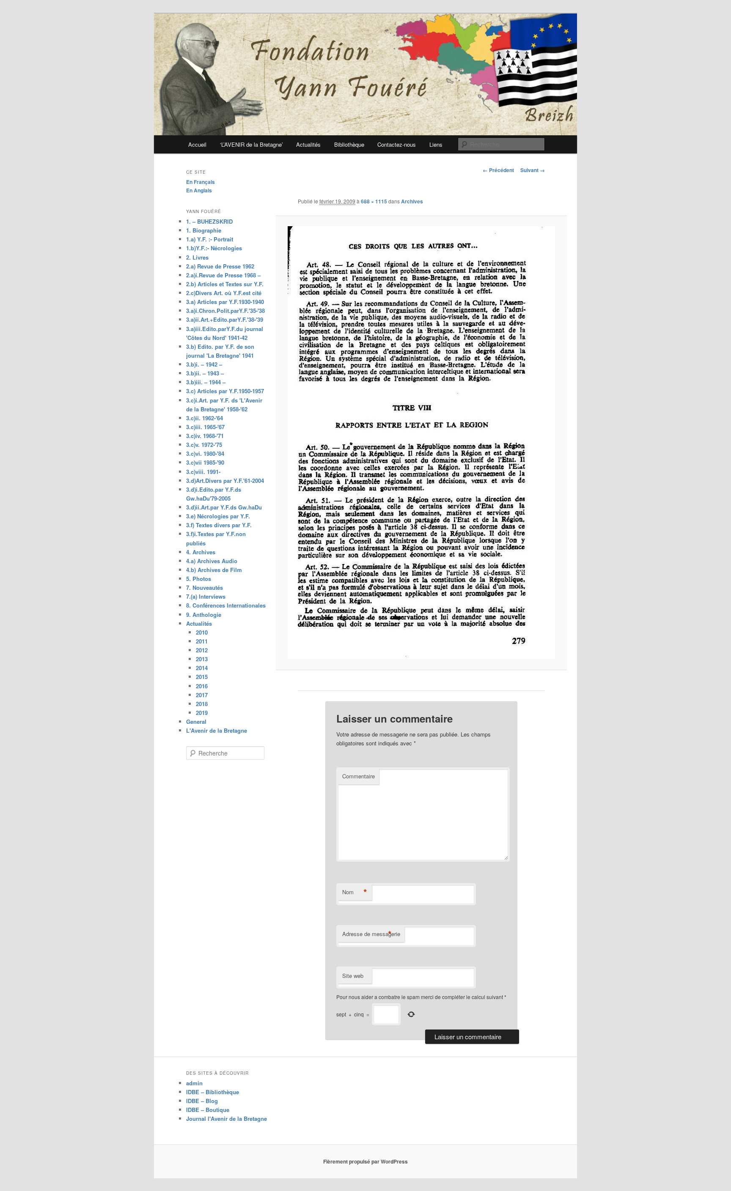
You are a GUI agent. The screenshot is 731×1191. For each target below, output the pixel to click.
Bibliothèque (349, 144)
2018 (202, 704)
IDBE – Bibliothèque (212, 1092)
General (196, 721)
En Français (200, 182)
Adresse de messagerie (371, 934)
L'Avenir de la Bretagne (216, 730)
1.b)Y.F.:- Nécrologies (214, 248)
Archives (412, 201)
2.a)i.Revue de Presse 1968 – (223, 275)
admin (194, 1083)
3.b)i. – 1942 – (204, 364)
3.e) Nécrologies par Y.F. (218, 516)
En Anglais (199, 190)
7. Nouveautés (204, 587)
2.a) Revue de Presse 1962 (220, 266)
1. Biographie (203, 230)
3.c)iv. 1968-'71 (205, 436)
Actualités (308, 144)
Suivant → (532, 170)
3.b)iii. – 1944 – (205, 382)
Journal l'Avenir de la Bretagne (226, 1118)
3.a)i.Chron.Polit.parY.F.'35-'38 (225, 311)
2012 (202, 650)
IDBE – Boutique (207, 1110)
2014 (202, 668)
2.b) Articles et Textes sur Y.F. (225, 284)
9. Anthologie (203, 615)
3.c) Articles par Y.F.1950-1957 (225, 391)
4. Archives (200, 552)
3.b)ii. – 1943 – (205, 373)
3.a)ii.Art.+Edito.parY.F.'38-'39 (224, 319)
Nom (354, 892)
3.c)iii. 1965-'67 (205, 427)
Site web (352, 976)
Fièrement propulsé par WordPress (365, 1161)
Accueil (197, 144)
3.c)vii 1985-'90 (205, 462)
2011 (202, 641)
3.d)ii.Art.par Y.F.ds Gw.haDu (224, 507)
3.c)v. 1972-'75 (204, 445)
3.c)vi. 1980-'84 (205, 453)
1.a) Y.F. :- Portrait (209, 239)
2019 (202, 713)
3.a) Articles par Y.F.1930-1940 (225, 302)
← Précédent (498, 170)
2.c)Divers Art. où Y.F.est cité (223, 293)
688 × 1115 (374, 201)
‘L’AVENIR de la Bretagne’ (251, 144)
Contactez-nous (396, 144)
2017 (202, 695)
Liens (435, 144)
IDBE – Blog (202, 1101)
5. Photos (198, 579)
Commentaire (358, 776)
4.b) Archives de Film (214, 570)
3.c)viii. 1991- (203, 472)
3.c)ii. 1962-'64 (204, 418)
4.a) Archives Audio (211, 561)
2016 (202, 686)
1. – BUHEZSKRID (209, 221)
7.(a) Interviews (205, 596)
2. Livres (197, 257)
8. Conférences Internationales (226, 605)
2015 (202, 677)
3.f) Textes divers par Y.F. (219, 525)
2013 (202, 659)
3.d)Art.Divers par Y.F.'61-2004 (225, 480)
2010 (202, 632)
